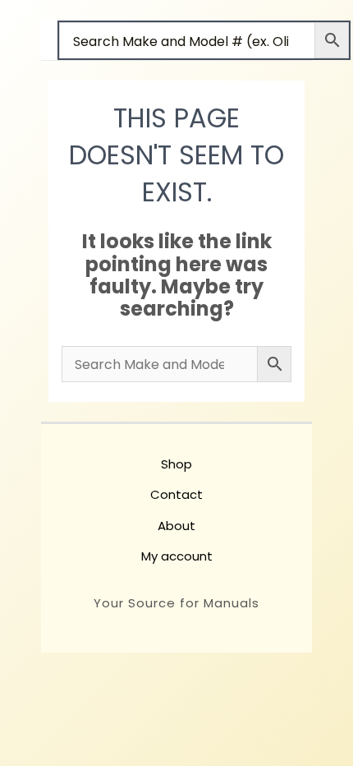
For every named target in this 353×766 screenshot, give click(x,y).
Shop (176, 464)
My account (177, 556)
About (176, 525)
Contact (176, 494)
